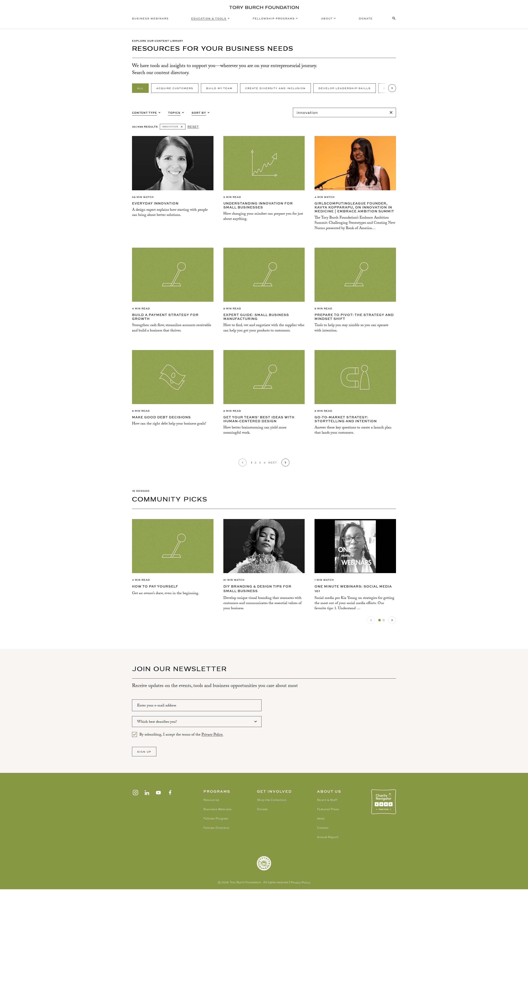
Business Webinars (150, 18)
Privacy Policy (300, 882)
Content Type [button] (144, 112)
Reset (193, 126)
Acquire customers (174, 88)
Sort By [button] (199, 112)
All (140, 88)
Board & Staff (327, 800)
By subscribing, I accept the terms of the (181, 734)
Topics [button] (174, 112)
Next (272, 462)
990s (321, 818)
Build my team (219, 88)
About (327, 18)
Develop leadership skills (344, 88)
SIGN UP (144, 751)
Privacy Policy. (212, 735)
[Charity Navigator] (383, 801)
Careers (323, 828)
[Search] (391, 112)
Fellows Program (215, 818)
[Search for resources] (344, 112)
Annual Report (327, 837)
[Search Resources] (394, 18)
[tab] (379, 620)
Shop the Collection (271, 800)
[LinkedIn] (147, 792)
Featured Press (328, 809)
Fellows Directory (216, 828)
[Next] (392, 88)
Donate (366, 18)
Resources (211, 800)
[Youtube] (158, 792)
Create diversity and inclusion (275, 88)
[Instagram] (135, 792)
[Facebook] (170, 792)
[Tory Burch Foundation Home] (264, 7)
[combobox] (197, 721)
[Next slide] (392, 620)
